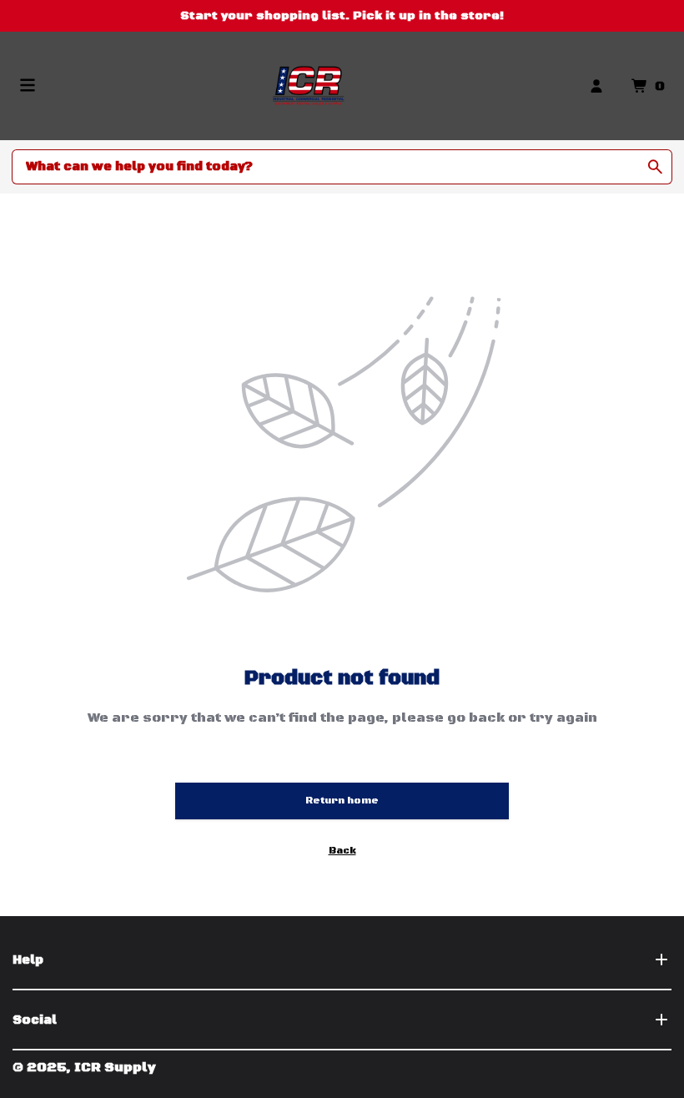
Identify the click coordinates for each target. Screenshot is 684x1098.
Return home (342, 800)
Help (28, 960)
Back (342, 850)
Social (35, 1020)
